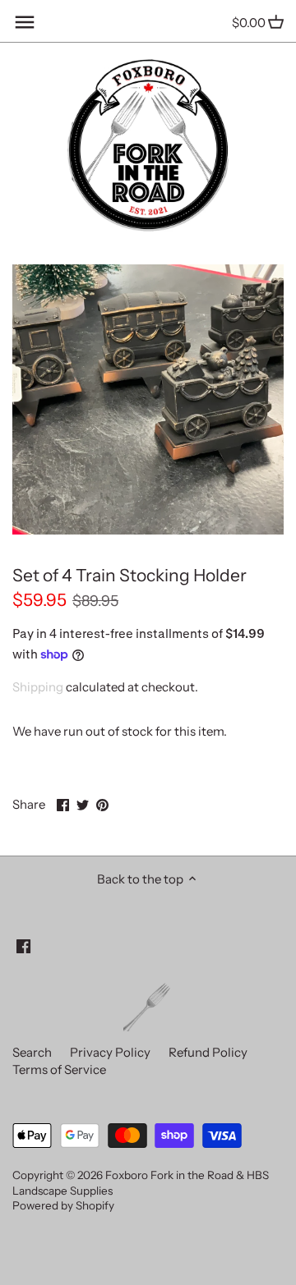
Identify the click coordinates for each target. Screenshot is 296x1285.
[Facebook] (23, 945)
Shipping (37, 687)
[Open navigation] (24, 22)
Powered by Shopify (63, 1205)
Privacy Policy (110, 1052)
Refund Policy (208, 1052)
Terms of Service (59, 1069)
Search (32, 1052)
